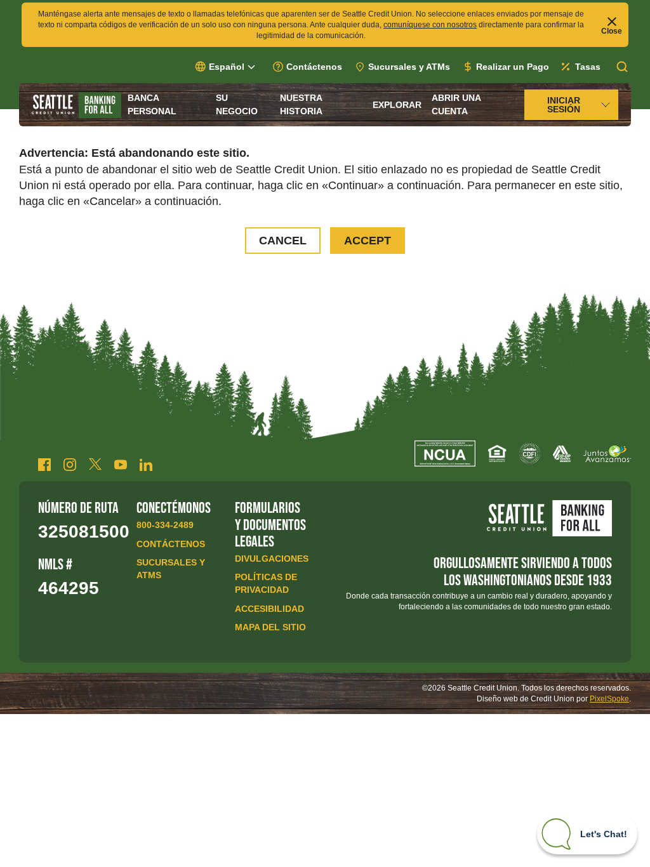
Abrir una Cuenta (456, 104)
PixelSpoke (609, 698)
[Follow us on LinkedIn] (146, 464)
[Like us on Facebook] (44, 464)
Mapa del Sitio (270, 627)
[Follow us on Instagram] (69, 464)
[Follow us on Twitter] (95, 464)
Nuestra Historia (301, 104)
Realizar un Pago (512, 67)
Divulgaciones (271, 558)
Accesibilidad (269, 609)
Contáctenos (314, 67)
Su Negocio (237, 104)
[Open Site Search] (622, 67)
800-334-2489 (165, 525)
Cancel (283, 240)
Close (611, 31)
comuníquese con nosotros (430, 24)
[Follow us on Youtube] (120, 464)
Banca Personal (152, 104)
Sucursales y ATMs (409, 67)
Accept (367, 240)
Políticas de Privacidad (266, 583)
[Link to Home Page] (76, 105)
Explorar (397, 105)
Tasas (587, 67)
